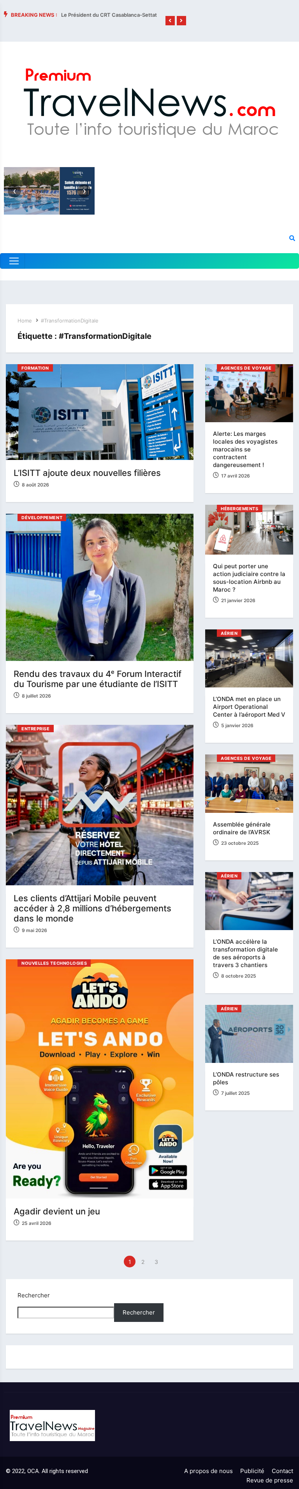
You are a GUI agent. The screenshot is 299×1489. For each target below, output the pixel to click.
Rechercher (34, 1295)
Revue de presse (269, 1480)
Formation (35, 368)
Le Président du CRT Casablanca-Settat (109, 15)
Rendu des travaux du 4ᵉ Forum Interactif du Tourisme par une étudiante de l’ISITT (97, 679)
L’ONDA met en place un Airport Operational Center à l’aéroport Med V (249, 706)
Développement (41, 517)
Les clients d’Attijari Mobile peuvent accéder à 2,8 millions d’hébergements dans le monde (92, 908)
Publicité (252, 1471)
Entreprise (35, 728)
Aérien (229, 633)
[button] (170, 20)
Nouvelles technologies (54, 963)
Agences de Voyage (246, 368)
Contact (282, 1471)
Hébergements (240, 508)
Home (25, 320)
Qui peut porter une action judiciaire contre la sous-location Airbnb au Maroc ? (249, 577)
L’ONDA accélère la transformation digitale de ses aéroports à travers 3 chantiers (245, 953)
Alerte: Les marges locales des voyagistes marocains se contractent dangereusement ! (245, 449)
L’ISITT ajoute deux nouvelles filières (87, 473)
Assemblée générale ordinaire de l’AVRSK (242, 828)
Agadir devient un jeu (57, 1211)
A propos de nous (208, 1471)
